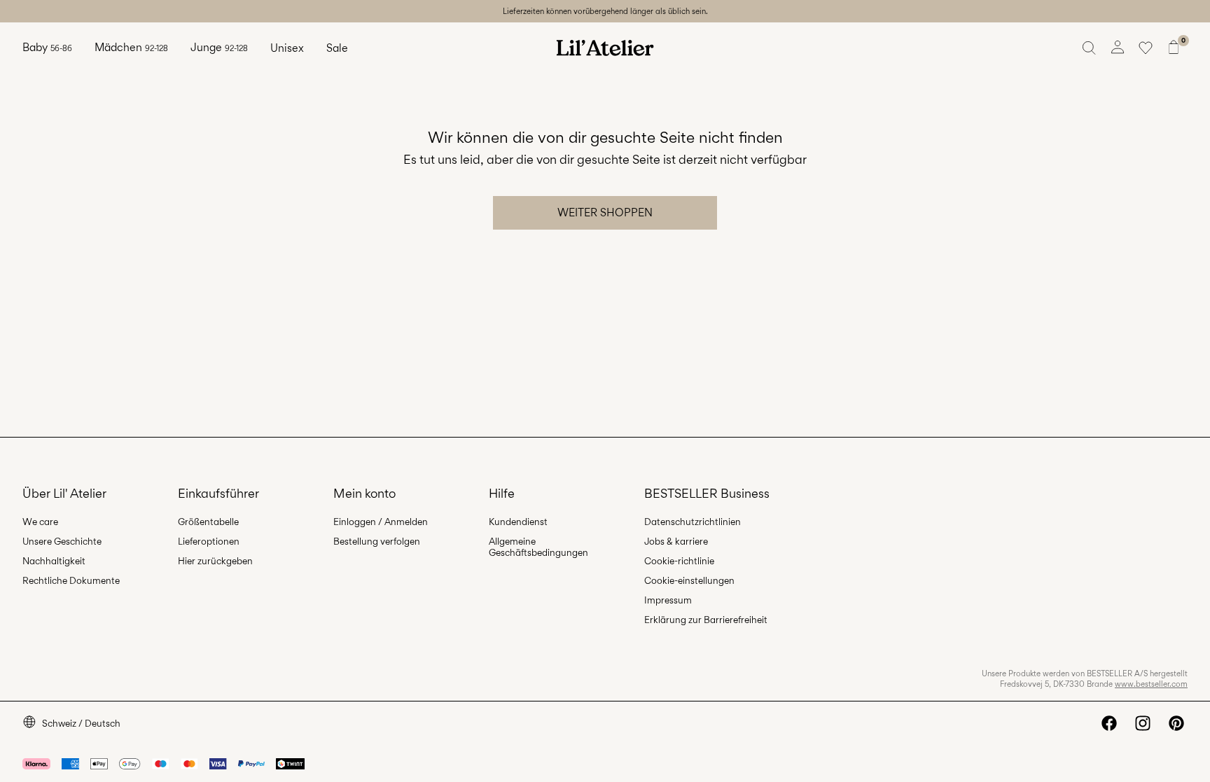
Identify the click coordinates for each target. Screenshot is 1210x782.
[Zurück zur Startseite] (605, 47)
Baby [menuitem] (47, 47)
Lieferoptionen (208, 541)
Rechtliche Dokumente (71, 580)
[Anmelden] (1118, 48)
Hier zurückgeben (215, 560)
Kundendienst (518, 521)
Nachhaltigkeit (53, 560)
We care (40, 521)
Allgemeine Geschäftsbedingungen (538, 547)
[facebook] (1109, 723)
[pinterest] (1176, 723)
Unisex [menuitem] (287, 48)
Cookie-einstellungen (689, 580)
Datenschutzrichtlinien (692, 521)
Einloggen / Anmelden (380, 521)
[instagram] (1143, 723)
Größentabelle (208, 521)
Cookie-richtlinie (679, 560)
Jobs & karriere (676, 541)
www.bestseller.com (1151, 684)
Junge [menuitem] (219, 47)
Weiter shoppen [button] (605, 212)
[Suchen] (1090, 48)
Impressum (668, 600)
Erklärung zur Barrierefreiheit (705, 619)
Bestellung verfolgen (376, 541)
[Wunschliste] (1146, 48)
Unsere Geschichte (62, 541)
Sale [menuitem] (337, 48)
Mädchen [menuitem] (131, 47)
